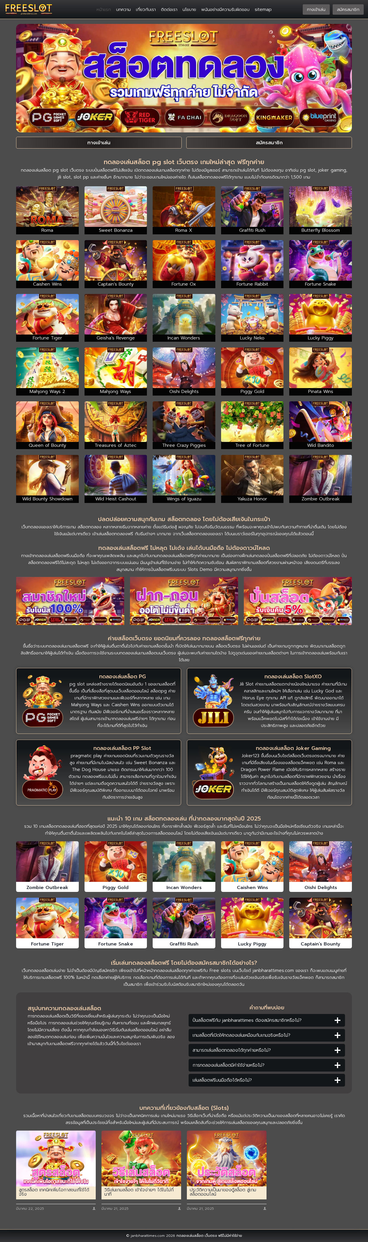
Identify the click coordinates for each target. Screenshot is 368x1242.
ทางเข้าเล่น (316, 9)
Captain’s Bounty (320, 944)
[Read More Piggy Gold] (116, 861)
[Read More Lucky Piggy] (252, 918)
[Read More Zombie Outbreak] (47, 861)
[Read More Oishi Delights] (320, 861)
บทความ (123, 9)
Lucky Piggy (252, 944)
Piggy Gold (116, 887)
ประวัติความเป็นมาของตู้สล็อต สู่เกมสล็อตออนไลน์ (223, 1192)
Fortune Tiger (47, 944)
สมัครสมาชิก (348, 9)
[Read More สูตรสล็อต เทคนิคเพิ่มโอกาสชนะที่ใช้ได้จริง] (56, 1158)
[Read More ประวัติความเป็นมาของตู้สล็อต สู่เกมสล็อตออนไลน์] (227, 1158)
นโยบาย (189, 9)
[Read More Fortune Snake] (116, 918)
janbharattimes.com (273, 970)
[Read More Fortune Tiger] (47, 918)
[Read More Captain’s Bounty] (320, 918)
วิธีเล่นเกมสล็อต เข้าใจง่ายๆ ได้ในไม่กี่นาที (139, 1192)
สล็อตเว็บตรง (228, 646)
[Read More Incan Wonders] (184, 861)
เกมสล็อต (74, 646)
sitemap (263, 9)
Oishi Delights (320, 887)
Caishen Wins (252, 887)
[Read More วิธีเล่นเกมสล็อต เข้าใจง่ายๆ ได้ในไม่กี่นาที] (141, 1158)
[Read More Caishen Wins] (252, 861)
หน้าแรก (104, 9)
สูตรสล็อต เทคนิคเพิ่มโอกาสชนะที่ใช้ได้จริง (54, 1192)
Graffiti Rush (184, 944)
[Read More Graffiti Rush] (184, 918)
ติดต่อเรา (169, 9)
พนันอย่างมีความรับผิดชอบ (225, 9)
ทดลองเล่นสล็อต (190, 1235)
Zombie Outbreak (47, 887)
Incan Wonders (184, 887)
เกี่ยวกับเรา (146, 9)
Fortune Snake (115, 944)
